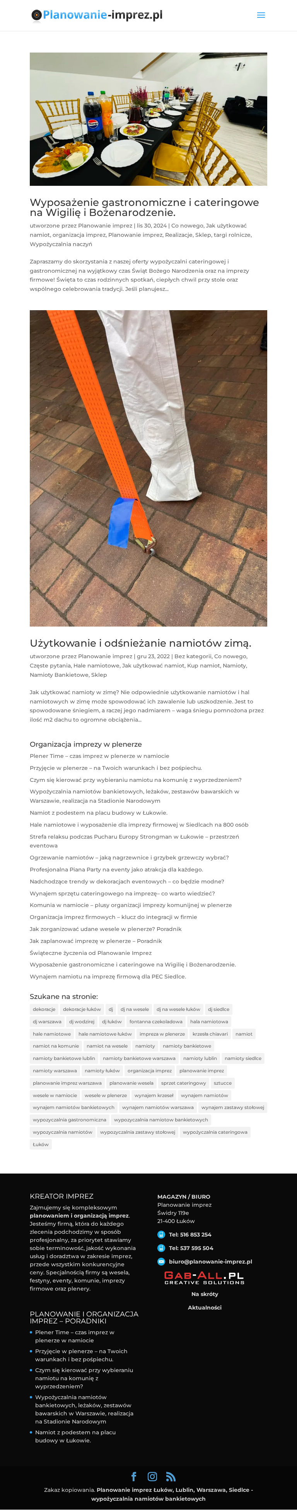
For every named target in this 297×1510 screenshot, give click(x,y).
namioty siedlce (243, 1058)
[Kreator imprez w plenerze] (204, 1278)
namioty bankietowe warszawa (139, 1058)
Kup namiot (203, 665)
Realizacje (179, 234)
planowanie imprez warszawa (67, 1083)
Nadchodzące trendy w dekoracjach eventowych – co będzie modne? (127, 881)
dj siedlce (218, 1009)
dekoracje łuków (82, 1009)
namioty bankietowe (187, 1046)
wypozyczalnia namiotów (62, 1132)
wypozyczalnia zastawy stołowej (137, 1132)
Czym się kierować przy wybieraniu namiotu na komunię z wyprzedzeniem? (136, 779)
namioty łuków (102, 1070)
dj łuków (112, 1021)
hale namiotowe (52, 1034)
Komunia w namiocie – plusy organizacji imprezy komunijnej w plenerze (131, 905)
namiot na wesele (107, 1046)
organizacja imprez (79, 234)
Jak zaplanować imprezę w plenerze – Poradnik (96, 941)
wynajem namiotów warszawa (158, 1107)
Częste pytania (50, 665)
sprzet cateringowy (183, 1083)
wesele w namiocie (55, 1095)
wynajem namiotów (204, 1095)
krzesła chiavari (210, 1034)
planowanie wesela (131, 1083)
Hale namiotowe (96, 665)
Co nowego (187, 225)
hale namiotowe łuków (105, 1034)
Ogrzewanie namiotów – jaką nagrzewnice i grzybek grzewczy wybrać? (129, 857)
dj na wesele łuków (178, 1009)
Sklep (203, 234)
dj (111, 1009)
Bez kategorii (193, 656)
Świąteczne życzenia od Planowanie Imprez (91, 952)
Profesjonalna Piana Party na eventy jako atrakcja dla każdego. (116, 869)
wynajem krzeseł (154, 1095)
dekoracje (44, 1009)
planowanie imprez (201, 1070)
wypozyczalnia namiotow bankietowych (161, 1120)
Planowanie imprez (105, 225)
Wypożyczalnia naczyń (61, 244)
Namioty (234, 665)
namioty (145, 1046)
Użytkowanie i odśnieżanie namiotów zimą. (140, 643)
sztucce (223, 1083)
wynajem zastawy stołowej (232, 1107)
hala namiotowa (209, 1021)
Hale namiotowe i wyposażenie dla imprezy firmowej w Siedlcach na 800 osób (139, 824)
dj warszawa (47, 1021)
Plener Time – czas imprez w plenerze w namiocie (99, 755)
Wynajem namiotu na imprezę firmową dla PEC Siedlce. (108, 976)
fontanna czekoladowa (156, 1021)
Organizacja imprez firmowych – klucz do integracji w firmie (113, 917)
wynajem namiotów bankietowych (73, 1107)
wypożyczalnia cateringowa (215, 1132)
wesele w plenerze (106, 1095)
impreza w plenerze (162, 1034)
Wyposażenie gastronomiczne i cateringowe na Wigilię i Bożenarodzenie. (144, 207)
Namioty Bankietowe (59, 674)
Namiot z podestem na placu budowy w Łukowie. (98, 812)
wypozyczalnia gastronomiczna (69, 1120)
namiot (244, 1034)
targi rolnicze (232, 234)
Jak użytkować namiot (153, 665)
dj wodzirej (81, 1021)
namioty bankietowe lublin (64, 1058)
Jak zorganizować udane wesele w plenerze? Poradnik (106, 929)
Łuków (41, 1144)
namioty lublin (200, 1058)
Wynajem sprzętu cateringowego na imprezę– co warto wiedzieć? (122, 893)
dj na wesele (135, 1009)
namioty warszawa (55, 1070)
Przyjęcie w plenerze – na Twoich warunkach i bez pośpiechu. (116, 767)
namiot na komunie (56, 1046)
